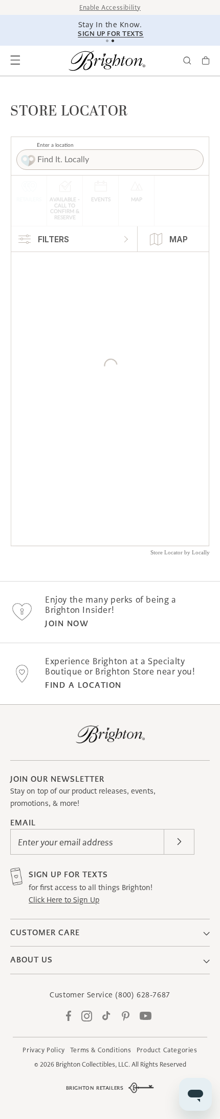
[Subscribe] (179, 842)
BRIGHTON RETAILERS (95, 1088)
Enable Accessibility (110, 7)
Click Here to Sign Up (64, 899)
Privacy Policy (43, 1050)
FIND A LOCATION (83, 685)
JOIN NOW (67, 623)
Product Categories (167, 1050)
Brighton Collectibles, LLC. (93, 1064)
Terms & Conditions (100, 1050)
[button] (15, 60)
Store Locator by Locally (180, 552)
